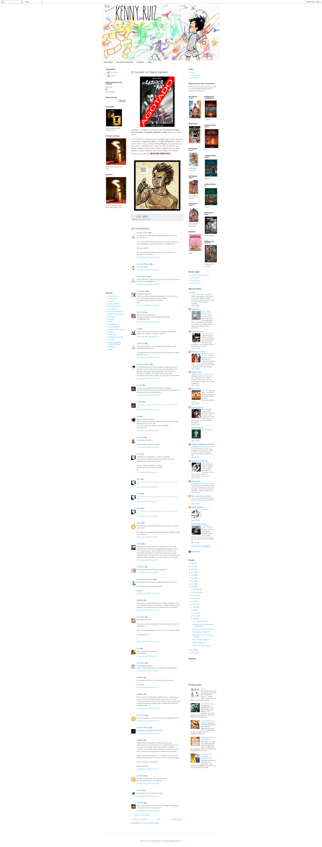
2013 (193, 575)
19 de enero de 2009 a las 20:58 (148, 447)
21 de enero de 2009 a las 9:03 (147, 671)
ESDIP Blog (195, 552)
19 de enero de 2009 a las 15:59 (148, 305)
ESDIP (110, 322)
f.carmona (140, 437)
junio (194, 604)
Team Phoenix (195, 75)
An (138, 329)
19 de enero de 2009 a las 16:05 (148, 322)
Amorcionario (206, 463)
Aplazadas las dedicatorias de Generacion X (202, 625)
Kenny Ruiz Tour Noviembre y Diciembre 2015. (206, 756)
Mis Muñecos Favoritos (115, 337)
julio (194, 601)
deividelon (140, 776)
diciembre (196, 589)
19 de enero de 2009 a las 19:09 (148, 378)
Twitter (149, 62)
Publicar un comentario (142, 815)
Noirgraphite (195, 481)
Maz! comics (195, 389)
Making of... (111, 332)
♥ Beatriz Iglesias (197, 428)
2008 (193, 650)
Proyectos (111, 340)
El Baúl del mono (197, 331)
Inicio (159, 819)
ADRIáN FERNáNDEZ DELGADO (203, 444)
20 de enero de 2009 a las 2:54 (147, 537)
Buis (138, 648)
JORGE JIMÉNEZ (197, 507)
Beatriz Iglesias (142, 277)
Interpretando (112, 324)
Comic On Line (113, 296)
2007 (193, 653)
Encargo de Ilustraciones (124, 62)
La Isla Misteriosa (113, 327)
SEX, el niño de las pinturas (201, 496)
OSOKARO (195, 309)
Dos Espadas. (112, 309)
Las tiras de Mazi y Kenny (116, 329)
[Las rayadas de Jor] (198, 524)
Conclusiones (112, 299)
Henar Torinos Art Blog (199, 461)
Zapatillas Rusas (197, 407)
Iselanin (139, 385)
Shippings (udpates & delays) (200, 374)
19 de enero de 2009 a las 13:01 (148, 257)
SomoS (193, 498)
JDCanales (141, 663)
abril (194, 610)
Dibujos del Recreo (114, 306)
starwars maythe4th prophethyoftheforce (114, 343)
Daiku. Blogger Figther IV (201, 640)
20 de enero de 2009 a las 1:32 (147, 516)
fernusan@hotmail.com (145, 579)
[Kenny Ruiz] (107, 89)
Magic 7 (193, 72)
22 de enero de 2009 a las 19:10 (148, 769)
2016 (193, 566)
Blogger (178, 841)
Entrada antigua (177, 819)
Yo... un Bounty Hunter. (200, 621)
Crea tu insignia (110, 92)
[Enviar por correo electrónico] (137, 216)
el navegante (112, 317)
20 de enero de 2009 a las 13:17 (148, 572)
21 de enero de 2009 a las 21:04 (148, 721)
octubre (195, 595)
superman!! (205, 509)
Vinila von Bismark (207, 429)
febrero (195, 616)
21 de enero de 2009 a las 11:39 (148, 687)
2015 (193, 569)
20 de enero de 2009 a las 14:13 (148, 642)
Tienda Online (108, 62)
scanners (113, 76)
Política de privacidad (198, 294)
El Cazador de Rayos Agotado (202, 629)
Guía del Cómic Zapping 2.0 (201, 546)
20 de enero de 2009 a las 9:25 (147, 560)
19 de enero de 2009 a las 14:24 (148, 270)
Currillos (110, 301)
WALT (139, 454)
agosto (195, 598)
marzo (195, 613)
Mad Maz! (205, 390)
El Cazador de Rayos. (145, 219)
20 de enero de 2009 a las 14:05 (148, 610)
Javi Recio (140, 567)
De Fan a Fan (195, 278)
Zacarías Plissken (143, 264)
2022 (193, 563)
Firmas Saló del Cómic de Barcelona (208, 738)
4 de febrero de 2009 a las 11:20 (148, 796)
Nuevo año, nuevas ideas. (201, 645)
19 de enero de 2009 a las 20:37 (148, 431)
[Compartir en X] (142, 216)
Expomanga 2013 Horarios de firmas (202, 483)
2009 (193, 587)
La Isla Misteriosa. (207, 721)
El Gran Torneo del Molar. (116, 314)
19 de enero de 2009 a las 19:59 (148, 395)
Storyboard (111, 347)
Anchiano (140, 803)
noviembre (196, 592)
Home (193, 292)
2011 (193, 581)
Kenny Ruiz (141, 715)
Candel (139, 544)
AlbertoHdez (141, 291)
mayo (195, 607)
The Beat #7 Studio (198, 352)
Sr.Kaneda (140, 312)
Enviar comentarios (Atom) (150, 823)
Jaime (139, 523)
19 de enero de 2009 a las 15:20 (148, 284)
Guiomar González (143, 364)
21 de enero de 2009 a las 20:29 (148, 708)
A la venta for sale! (207, 333)
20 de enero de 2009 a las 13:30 (148, 593)
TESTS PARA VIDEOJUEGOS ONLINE (207, 313)
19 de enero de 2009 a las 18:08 (148, 357)
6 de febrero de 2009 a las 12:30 (148, 811)
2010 (193, 584)
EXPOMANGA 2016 (207, 704)
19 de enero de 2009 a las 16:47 (148, 337)
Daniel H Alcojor (142, 233)
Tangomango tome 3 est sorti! (200, 446)
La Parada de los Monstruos (200, 275)
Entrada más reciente (139, 819)
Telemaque (194, 78)
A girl (203, 409)
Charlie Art (141, 343)
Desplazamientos (113, 304)
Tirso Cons (141, 617)
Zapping (110, 349)
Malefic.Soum (112, 335)
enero (195, 619)
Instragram (140, 62)
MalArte (139, 790)
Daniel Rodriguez (143, 728)
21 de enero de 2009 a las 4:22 (147, 656)
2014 (193, 572)
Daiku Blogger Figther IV (200, 632)
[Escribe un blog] (139, 216)
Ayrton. (203, 689)
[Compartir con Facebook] (144, 216)
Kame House (195, 280)
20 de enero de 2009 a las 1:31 (147, 472)
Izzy (138, 416)
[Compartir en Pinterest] (147, 216)
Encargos (111, 319)
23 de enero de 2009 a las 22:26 (148, 783)
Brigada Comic (196, 372)
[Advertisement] (113, 250)
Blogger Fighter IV (198, 643)
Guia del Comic (196, 283)
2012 (193, 578)
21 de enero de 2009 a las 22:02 (148, 733)
